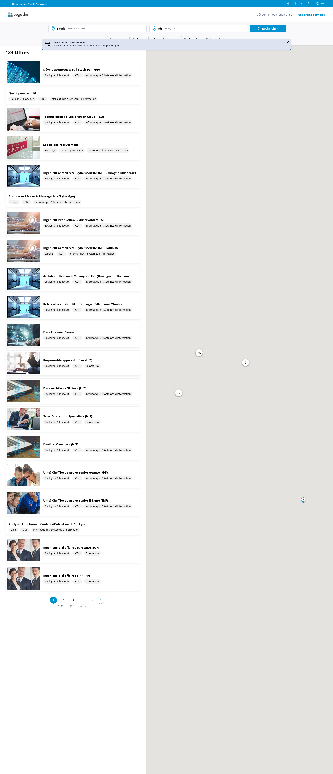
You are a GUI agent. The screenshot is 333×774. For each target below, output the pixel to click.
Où (160, 28)
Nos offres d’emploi (311, 15)
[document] (73, 72)
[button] (288, 42)
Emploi (61, 28)
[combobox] (106, 28)
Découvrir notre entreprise (274, 14)
